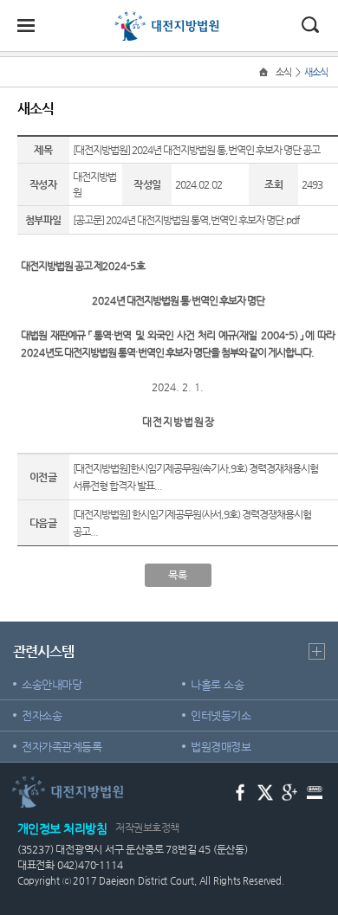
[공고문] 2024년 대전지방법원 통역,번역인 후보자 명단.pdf (186, 220)
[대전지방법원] (169, 19)
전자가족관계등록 (61, 746)
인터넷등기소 (220, 715)
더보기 (317, 651)
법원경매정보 (220, 746)
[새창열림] (240, 790)
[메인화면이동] (265, 72)
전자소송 (42, 715)
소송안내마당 (51, 684)
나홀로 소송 (217, 684)
